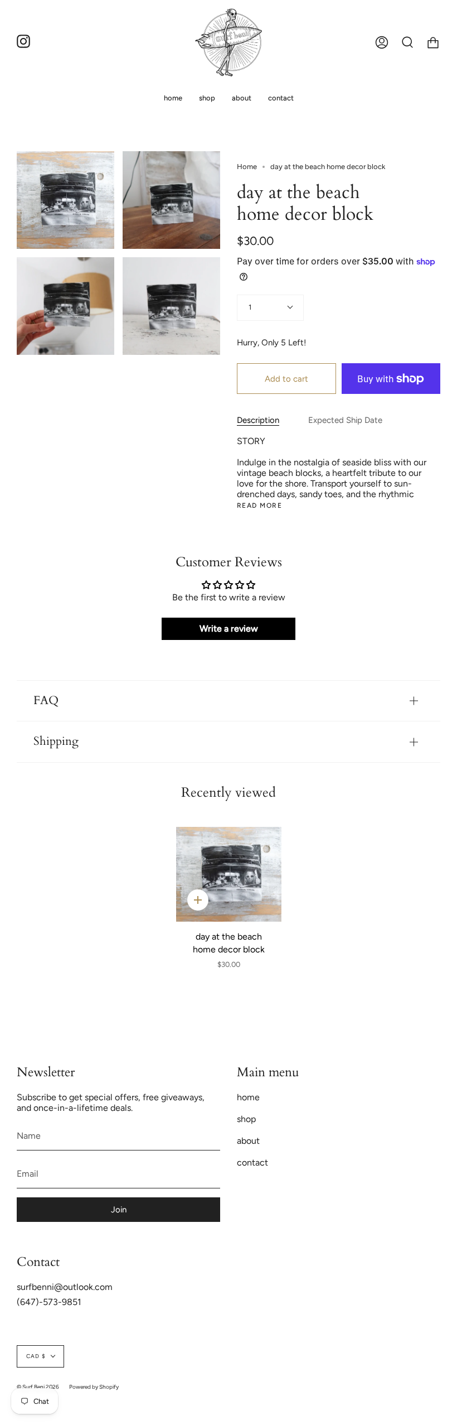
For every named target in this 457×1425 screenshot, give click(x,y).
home (248, 1097)
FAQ (46, 701)
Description (258, 420)
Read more (259, 505)
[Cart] (433, 42)
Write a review (229, 628)
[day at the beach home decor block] (228, 874)
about (248, 1140)
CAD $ (36, 1356)
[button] (207, 97)
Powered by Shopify (94, 1386)
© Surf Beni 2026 (38, 1386)
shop (246, 1119)
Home (247, 166)
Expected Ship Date (345, 420)
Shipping (56, 741)
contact (252, 1162)
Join (119, 1210)
